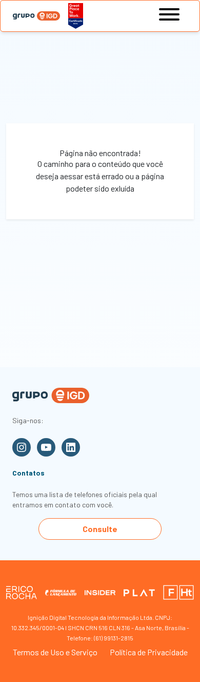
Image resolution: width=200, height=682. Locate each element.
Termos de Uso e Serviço (55, 652)
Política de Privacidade (149, 652)
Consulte (100, 529)
